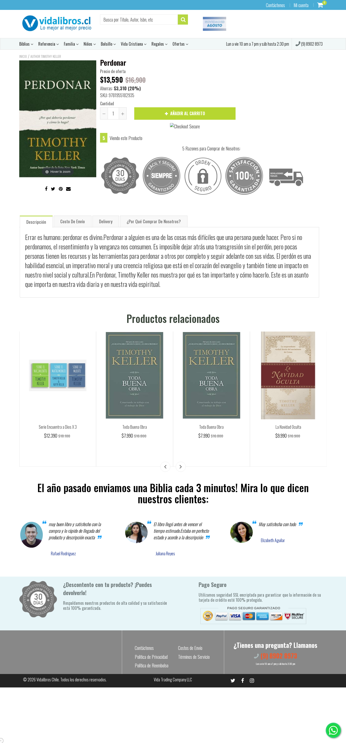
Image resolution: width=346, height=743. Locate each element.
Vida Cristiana (132, 44)
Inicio (23, 56)
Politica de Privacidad (151, 656)
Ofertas (179, 44)
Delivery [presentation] (105, 221)
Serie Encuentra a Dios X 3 (134, 427)
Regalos (158, 44)
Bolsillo (107, 44)
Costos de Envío (190, 648)
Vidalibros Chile (47, 680)
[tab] (36, 221)
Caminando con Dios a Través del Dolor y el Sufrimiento (57, 430)
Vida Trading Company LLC (173, 680)
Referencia (47, 44)
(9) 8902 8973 (311, 44)
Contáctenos (275, 5)
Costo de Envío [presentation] (72, 221)
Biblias (25, 44)
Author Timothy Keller (45, 56)
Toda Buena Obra (211, 427)
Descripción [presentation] (36, 222)
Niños (88, 44)
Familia (70, 44)
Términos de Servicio (194, 656)
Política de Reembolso (151, 665)
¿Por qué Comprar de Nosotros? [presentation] (154, 221)
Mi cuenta (301, 5)
